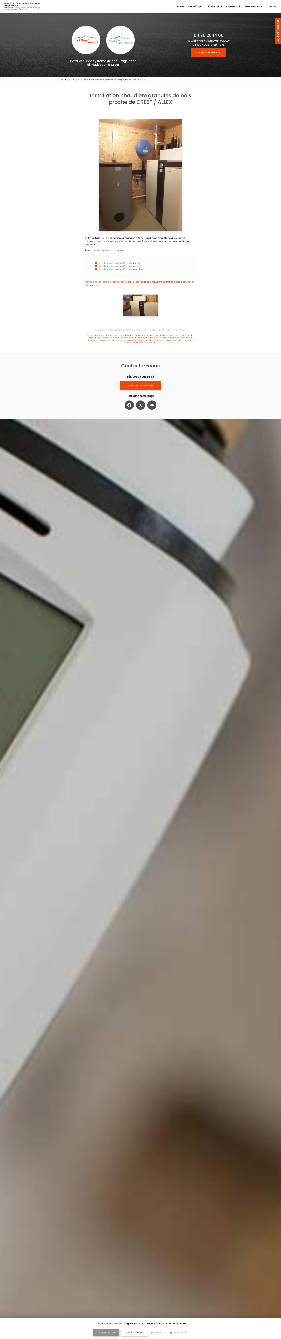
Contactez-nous (208, 52)
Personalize (159, 1332)
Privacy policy (180, 1332)
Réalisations (252, 6)
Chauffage (195, 6)
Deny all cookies (135, 1332)
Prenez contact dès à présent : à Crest (138, 282)
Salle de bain (233, 6)
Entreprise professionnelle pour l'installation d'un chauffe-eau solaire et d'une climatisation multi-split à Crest (139, 335)
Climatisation (214, 6)
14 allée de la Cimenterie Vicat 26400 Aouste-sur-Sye (209, 43)
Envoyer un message (140, 385)
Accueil (180, 6)
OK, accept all (107, 1332)
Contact (272, 6)
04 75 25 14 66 (209, 35)
